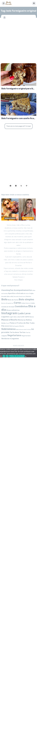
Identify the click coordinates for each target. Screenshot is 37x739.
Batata (28, 296)
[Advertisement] (18, 39)
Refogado (15, 326)
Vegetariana (14, 335)
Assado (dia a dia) (7, 296)
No (7, 356)
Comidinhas (21, 306)
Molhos (29, 320)
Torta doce (14, 332)
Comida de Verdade (7, 307)
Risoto (21, 326)
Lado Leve (24, 313)
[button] (4, 3)
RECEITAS (8, 326)
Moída (3, 323)
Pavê (7, 323)
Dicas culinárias (13, 310)
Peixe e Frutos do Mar (19, 323)
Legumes (5, 317)
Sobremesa (8, 328)
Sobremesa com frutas (23, 329)
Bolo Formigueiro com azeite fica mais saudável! (17, 118)
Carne (17, 302)
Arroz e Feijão (29, 293)
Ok (4, 356)
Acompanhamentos (23, 290)
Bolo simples (26, 299)
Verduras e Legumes (10, 339)
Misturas (21, 320)
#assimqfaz (7, 290)
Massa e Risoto (9, 320)
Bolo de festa (13, 300)
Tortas (22, 332)
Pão (3, 326)
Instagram (9, 313)
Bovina (3, 303)
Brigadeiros (9, 303)
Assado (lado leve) (20, 296)
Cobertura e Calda (28, 303)
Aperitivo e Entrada (15, 293)
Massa (31, 317)
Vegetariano (26, 335)
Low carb (25, 317)
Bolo (4, 299)
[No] (25, 356)
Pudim (32, 323)
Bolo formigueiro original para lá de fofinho (17, 88)
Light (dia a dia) (15, 317)
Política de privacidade (17, 356)
